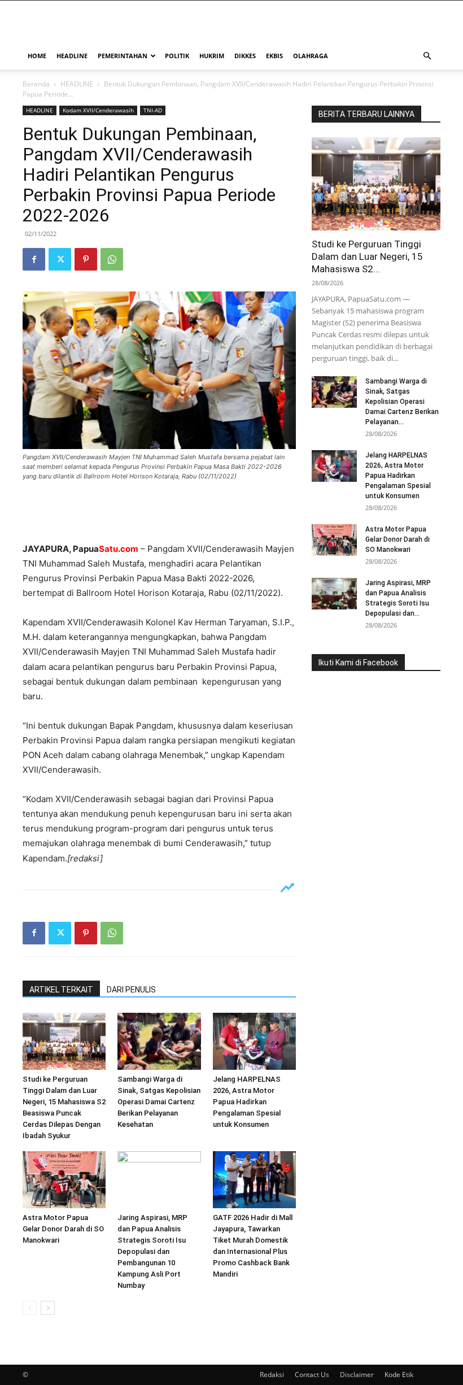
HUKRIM (211, 55)
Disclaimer (357, 1374)
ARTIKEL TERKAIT (61, 989)
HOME (37, 55)
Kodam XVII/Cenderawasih (98, 110)
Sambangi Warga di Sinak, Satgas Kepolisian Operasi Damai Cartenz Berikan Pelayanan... (402, 401)
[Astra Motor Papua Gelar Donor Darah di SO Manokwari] (64, 1179)
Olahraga (310, 55)
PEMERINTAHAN (122, 55)
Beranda (36, 84)
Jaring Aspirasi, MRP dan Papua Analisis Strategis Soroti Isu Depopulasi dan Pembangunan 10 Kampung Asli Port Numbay (152, 1251)
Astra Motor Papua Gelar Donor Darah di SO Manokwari (63, 1228)
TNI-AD (152, 110)
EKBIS (274, 55)
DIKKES (245, 55)
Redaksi (272, 1374)
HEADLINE (72, 55)
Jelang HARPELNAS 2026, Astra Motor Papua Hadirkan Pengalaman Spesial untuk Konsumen (247, 1102)
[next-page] (48, 1308)
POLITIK (177, 55)
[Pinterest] (86, 259)
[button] (426, 56)
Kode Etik (399, 1374)
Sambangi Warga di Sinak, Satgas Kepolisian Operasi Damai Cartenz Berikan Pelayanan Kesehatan (158, 1102)
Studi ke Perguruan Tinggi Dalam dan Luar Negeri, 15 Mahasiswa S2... (367, 256)
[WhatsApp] (112, 259)
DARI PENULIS (131, 989)
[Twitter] (60, 259)
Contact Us (312, 1374)
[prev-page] (30, 1308)
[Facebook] (34, 259)
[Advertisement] (159, 513)
